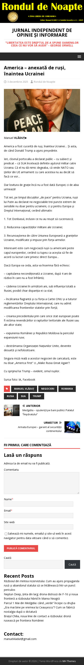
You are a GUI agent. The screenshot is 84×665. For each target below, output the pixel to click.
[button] (78, 56)
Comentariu (11, 469)
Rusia (10, 396)
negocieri (47, 388)
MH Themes (69, 661)
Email (7, 510)
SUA (23, 396)
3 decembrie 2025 (17, 81)
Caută (7, 558)
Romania (67, 388)
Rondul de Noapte (44, 81)
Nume (8, 499)
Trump (37, 396)
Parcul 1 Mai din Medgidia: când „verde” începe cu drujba (39, 603)
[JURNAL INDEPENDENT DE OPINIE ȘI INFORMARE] (42, 20)
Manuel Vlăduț (24, 388)
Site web (9, 522)
